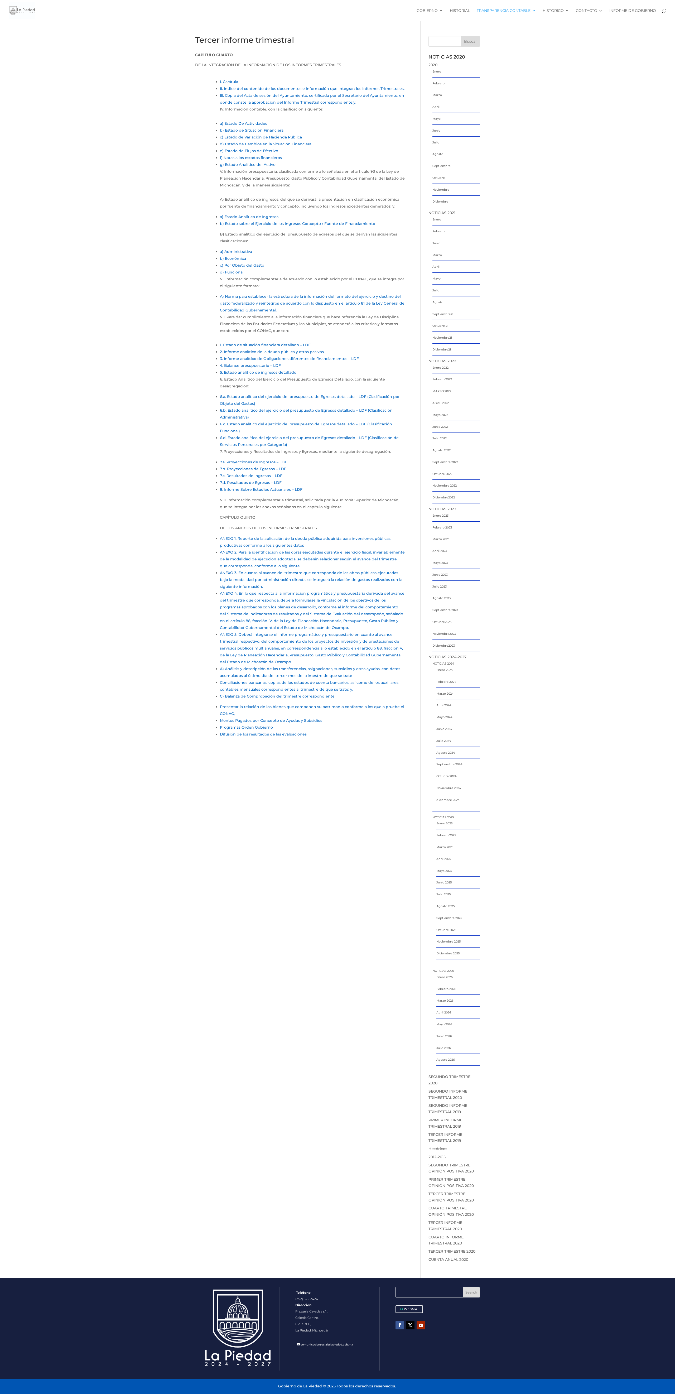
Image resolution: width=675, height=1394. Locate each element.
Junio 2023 (440, 574)
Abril (436, 107)
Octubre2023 (441, 622)
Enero (436, 71)
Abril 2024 (443, 705)
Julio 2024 (443, 741)
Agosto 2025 (445, 906)
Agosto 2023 (441, 598)
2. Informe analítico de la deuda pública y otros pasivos (272, 351)
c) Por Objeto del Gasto (242, 265)
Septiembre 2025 (449, 918)
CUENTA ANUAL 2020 (448, 1259)
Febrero (438, 83)
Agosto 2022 (441, 450)
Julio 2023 (439, 586)
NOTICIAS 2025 (443, 817)
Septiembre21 (442, 314)
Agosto (437, 154)
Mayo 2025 (444, 871)
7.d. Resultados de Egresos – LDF (251, 482)
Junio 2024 (444, 729)
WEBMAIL (412, 1309)
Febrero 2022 (442, 379)
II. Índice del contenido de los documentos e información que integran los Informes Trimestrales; (312, 88)
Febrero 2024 (446, 682)
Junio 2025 (444, 882)
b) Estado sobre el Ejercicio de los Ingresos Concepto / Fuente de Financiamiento (297, 223)
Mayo (436, 119)
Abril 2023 (439, 551)
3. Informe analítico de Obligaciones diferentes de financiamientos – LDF (289, 358)
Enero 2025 (444, 823)
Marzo (437, 95)
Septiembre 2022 (445, 462)
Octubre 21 (440, 326)
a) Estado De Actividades (243, 123)
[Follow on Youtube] (421, 1325)
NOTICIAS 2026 (443, 971)
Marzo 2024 (445, 693)
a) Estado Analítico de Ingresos (249, 216)
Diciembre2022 (443, 497)
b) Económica (233, 258)
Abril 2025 (443, 859)
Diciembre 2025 (448, 953)
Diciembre (440, 201)
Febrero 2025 (446, 835)
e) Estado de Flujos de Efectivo (249, 150)
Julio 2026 (443, 1048)
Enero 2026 (444, 977)
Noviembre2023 (444, 634)
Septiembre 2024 (449, 764)
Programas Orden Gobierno (246, 727)
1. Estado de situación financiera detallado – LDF (265, 345)
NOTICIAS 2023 (442, 509)
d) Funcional (232, 272)
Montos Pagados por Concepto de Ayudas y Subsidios (271, 720)
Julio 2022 (439, 438)
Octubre (438, 178)
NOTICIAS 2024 (443, 663)
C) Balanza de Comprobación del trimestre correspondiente (277, 696)
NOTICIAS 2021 (441, 212)
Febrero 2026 (446, 989)
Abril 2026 (443, 1012)
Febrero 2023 (442, 527)
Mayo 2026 (444, 1024)
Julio (435, 142)
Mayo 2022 (440, 415)
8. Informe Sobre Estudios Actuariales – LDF (261, 489)
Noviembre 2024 (448, 788)
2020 (432, 65)
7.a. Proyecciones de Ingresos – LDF (253, 462)
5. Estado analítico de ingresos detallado (258, 372)
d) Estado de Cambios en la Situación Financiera (265, 144)
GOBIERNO (427, 11)
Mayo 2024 (444, 717)
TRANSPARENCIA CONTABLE (504, 11)
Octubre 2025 (446, 930)
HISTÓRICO (553, 11)
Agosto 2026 (445, 1059)
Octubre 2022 (442, 474)
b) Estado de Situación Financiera (251, 130)
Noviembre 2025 (448, 941)
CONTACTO (586, 11)
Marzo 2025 (444, 847)
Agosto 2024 (445, 752)
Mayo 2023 (440, 563)
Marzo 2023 (440, 539)
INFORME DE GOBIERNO (632, 11)
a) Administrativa (236, 251)
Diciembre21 (441, 349)
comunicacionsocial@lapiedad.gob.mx (327, 1344)
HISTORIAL (460, 11)
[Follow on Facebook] (400, 1325)
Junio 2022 (440, 427)
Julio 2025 (443, 894)
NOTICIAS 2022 (442, 361)
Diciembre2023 (443, 645)
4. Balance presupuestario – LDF (250, 365)
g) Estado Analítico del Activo (248, 164)
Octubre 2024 (446, 776)
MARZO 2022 (441, 391)
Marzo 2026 (445, 1000)
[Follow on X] (410, 1325)
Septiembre (441, 166)
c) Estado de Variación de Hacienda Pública (261, 137)
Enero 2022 (440, 367)
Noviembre (440, 189)
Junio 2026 (444, 1036)
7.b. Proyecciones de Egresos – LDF (253, 469)
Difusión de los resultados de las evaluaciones (263, 734)
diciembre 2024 (448, 800)
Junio (436, 130)
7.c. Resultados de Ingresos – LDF (251, 475)
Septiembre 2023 (445, 610)
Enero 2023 (440, 515)
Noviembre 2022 (444, 485)
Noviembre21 (442, 337)
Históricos (437, 1148)
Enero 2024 (444, 670)
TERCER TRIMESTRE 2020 (451, 1251)
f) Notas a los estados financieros (251, 157)
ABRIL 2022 (440, 403)
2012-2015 (437, 1157)
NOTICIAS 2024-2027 (447, 657)
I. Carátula (229, 81)
